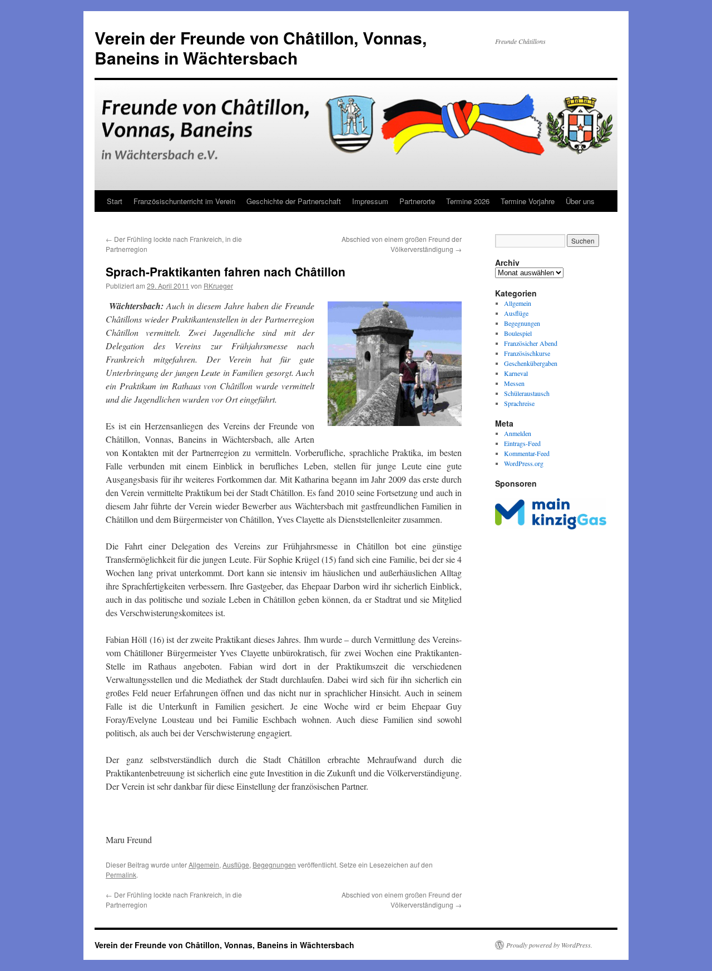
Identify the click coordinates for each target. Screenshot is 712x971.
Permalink (121, 874)
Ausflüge (235, 864)
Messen (514, 383)
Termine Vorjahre (528, 201)
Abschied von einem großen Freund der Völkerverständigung (402, 244)
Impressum (370, 201)
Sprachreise (519, 403)
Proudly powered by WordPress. (549, 944)
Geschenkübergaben (530, 363)
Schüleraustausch (527, 393)
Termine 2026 (468, 201)
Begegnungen (274, 864)
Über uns (580, 201)
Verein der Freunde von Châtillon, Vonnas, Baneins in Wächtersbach (261, 48)
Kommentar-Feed (527, 453)
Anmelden (517, 433)
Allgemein (204, 864)
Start (114, 201)
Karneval (516, 373)
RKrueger (218, 285)
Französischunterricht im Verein (184, 201)
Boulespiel (518, 333)
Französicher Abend (530, 343)
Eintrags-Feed (522, 443)
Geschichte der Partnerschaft (293, 201)
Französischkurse (527, 353)
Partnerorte (417, 201)
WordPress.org (523, 463)
